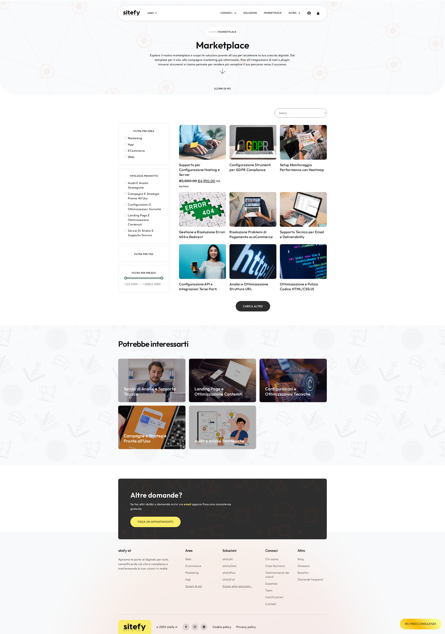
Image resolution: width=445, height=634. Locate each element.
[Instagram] (195, 627)
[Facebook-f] (186, 627)
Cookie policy (222, 627)
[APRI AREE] (156, 13)
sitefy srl (124, 550)
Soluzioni (250, 12)
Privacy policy (246, 627)
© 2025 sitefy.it (166, 627)
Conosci (226, 12)
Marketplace (273, 12)
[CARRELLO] (318, 13)
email (187, 504)
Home (212, 31)
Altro (292, 12)
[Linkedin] (203, 627)
